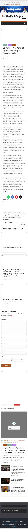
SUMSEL (14, 44)
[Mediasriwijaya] (14, 7)
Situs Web (3, 350)
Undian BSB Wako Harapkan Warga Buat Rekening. (15, 223)
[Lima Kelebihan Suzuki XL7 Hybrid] (14, 232)
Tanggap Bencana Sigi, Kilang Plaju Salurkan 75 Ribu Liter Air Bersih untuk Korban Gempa (14, 450)
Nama (3, 337)
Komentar (4, 319)
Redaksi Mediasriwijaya (15, 56)
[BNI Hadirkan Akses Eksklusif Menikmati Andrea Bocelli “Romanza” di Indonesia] (5, 481)
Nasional (9, 44)
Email (3, 344)
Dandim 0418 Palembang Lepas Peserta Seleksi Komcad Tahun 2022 (13, 300)
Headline (4, 44)
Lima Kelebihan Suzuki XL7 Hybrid (13, 247)
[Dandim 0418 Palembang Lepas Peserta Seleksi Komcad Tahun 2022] (14, 285)
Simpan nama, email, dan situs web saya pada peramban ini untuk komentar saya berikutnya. (12, 360)
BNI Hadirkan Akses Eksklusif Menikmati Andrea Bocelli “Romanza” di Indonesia (17, 481)
